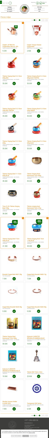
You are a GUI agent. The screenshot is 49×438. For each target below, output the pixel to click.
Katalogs (10, 7)
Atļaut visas (25, 436)
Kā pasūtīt (9, 9)
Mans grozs (44, 3)
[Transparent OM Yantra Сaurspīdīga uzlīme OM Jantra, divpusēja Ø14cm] (37, 388)
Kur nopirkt (9, 11)
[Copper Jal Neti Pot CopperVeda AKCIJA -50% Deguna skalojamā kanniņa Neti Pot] (12, 30)
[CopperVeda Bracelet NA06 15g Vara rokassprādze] (37, 258)
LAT (10, 3)
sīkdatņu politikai (32, 432)
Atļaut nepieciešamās (16, 436)
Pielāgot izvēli (33, 436)
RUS (7, 3)
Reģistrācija (33, 2)
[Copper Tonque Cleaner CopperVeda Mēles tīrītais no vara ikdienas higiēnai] (37, 30)
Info (39, 11)
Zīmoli (39, 9)
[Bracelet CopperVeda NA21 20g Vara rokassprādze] (12, 258)
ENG (3, 3)
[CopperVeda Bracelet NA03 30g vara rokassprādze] (37, 290)
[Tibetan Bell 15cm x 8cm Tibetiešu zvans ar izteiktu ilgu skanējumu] (37, 355)
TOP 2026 (39, 7)
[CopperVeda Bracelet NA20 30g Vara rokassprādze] (12, 290)
